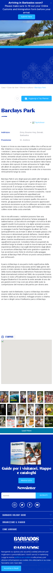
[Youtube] (37, 504)
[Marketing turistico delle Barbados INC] (26, 539)
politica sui (19, 557)
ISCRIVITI (44, 495)
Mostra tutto (26, 480)
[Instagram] (14, 504)
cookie (27, 557)
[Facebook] (29, 504)
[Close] (51, 2)
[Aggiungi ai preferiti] (17, 98)
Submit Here (26, 17)
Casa (3, 88)
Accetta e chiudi (11, 568)
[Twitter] (22, 504)
